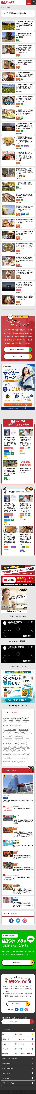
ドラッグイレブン (18, 736)
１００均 (21, 761)
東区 (13, 754)
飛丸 (15, 761)
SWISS (26, 718)
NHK (16, 718)
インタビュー (7, 453)
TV (5, 722)
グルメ (18, 54)
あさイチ (11, 722)
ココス (22, 732)
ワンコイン (23, 743)
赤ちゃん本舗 (24, 758)
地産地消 (26, 146)
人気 (23, 747)
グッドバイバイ (17, 666)
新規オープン (21, 750)
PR (17, 176)
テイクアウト (8, 736)
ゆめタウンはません (23, 729)
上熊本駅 (7, 747)
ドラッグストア (8, 740)
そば (13, 725)
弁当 (9, 750)
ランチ (27, 740)
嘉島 (28, 747)
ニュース (23, 213)
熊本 (28, 754)
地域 (18, 39)
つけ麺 (18, 725)
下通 (13, 747)
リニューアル (15, 743)
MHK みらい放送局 (17, 641)
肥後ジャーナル (14, 758)
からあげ (18, 722)
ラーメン (7, 743)
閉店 (6, 761)
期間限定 (7, 754)
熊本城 (6, 758)
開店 (10, 761)
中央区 (18, 747)
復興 (14, 750)
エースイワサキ (14, 732)
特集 (24, 176)
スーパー (29, 732)
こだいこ (7, 725)
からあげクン (26, 722)
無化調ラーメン (20, 754)
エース (6, 732)
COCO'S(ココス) (9, 718)
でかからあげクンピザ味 (10, 729)
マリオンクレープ (19, 740)
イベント (18, 290)
